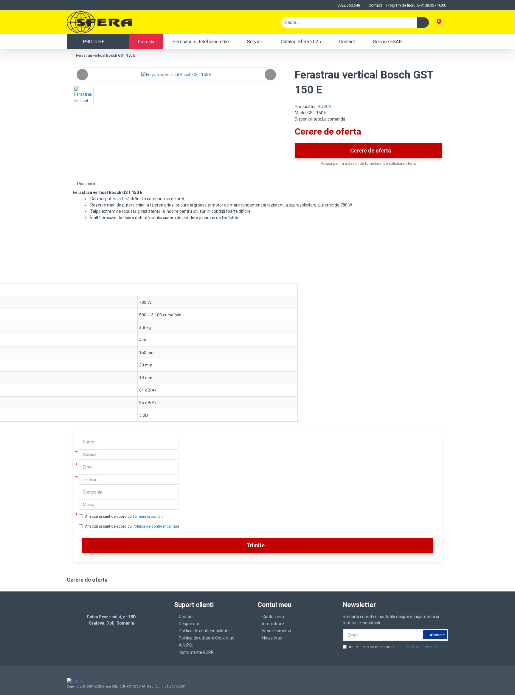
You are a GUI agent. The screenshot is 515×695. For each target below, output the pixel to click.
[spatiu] (105, 681)
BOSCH (324, 106)
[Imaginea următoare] (270, 74)
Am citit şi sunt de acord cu (124, 516)
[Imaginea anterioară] (82, 74)
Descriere (86, 183)
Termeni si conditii (148, 516)
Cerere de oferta (370, 150)
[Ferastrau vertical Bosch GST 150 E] (176, 74)
